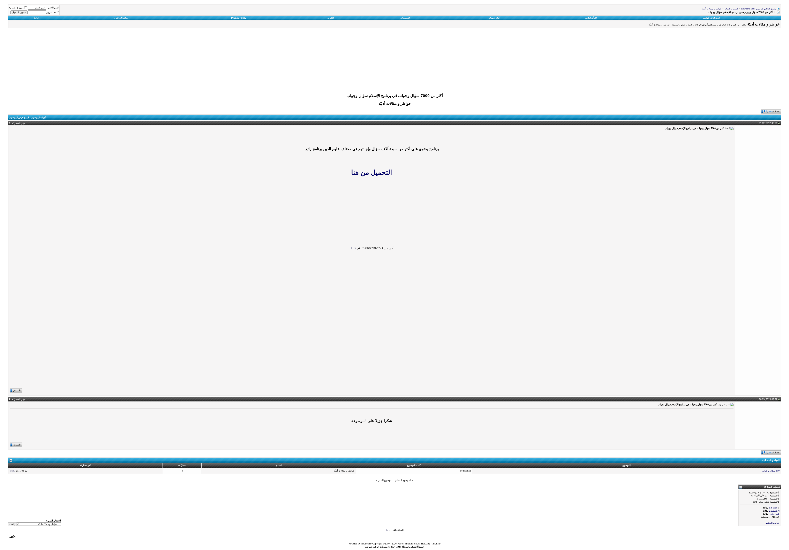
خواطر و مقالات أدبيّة (712, 9)
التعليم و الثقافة (731, 9)
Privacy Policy (238, 18)
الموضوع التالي (385, 480)
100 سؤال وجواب (771, 470)
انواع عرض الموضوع (19, 117)
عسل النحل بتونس (712, 17)
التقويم (331, 17)
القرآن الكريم (591, 17)
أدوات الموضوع (38, 117)
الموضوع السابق (403, 480)
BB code (773, 507)
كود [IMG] (774, 513)
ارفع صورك (494, 17)
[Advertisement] (394, 62)
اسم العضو (53, 7)
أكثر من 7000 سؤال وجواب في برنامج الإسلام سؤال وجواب (394, 95)
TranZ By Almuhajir (431, 543)
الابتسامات (774, 510)
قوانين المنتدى (772, 522)
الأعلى (12, 536)
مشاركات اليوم (121, 17)
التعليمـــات (405, 17)
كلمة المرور (52, 12)
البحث (36, 17)
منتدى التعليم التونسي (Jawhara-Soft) (758, 9)
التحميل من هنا (371, 172)
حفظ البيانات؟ (16, 8)
